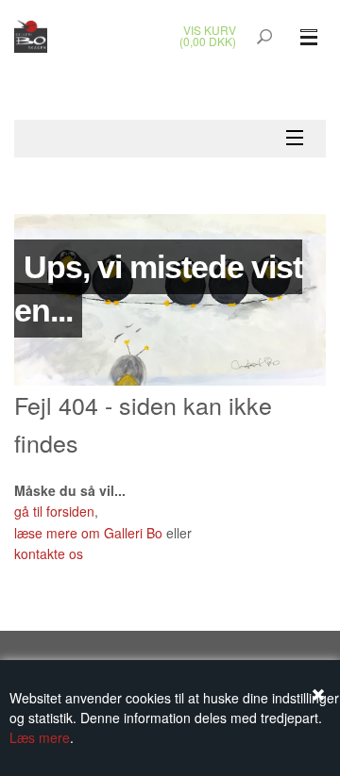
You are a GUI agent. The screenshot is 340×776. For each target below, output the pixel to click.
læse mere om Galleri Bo (88, 532)
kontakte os (48, 553)
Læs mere (39, 737)
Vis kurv (209, 30)
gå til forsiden (54, 511)
